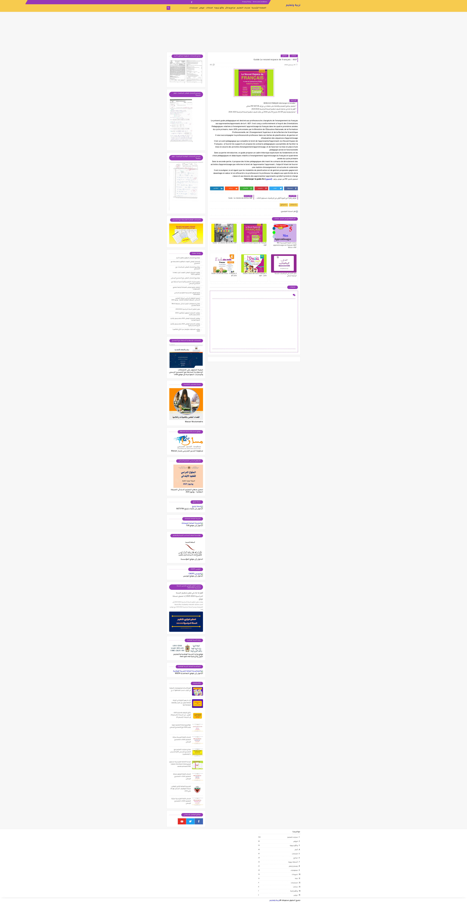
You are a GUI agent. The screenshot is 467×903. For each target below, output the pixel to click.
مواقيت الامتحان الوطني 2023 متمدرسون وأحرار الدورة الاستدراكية (185, 324)
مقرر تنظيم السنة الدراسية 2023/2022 (188, 309)
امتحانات (209, 8)
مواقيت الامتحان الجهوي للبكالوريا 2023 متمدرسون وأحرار (187, 314)
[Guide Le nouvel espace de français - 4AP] (254, 233)
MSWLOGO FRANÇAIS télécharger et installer (279, 103)
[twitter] (190, 821)
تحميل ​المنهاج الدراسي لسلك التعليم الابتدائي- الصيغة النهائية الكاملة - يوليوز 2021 (185, 299)
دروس (295, 895)
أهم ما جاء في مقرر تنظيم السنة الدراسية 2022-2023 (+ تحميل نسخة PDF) (188, 596)
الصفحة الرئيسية (259, 8)
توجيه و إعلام (293, 866)
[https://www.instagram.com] (173, 821)
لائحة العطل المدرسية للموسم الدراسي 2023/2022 (187, 293)
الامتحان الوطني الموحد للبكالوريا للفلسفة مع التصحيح (185, 262)
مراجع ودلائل (230, 8)
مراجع (285, 56)
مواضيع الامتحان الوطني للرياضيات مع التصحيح (188, 268)
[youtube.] (180, 2)
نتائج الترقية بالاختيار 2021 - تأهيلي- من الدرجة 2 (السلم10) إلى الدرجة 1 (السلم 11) (181, 715)
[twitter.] (187, 2)
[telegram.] (168, 2)
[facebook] (191, 2)
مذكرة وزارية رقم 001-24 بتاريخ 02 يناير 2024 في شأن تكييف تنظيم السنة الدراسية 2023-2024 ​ (261, 112)
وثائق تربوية (219, 8)
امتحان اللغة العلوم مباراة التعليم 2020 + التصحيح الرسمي (182, 777)
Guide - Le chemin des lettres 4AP (225, 243)
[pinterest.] (172, 2)
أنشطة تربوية (293, 862)
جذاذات (293, 56)
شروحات (295, 874)
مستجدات (193, 8)
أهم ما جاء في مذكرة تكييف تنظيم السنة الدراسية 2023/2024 (273, 109)
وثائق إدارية (294, 891)
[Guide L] (254, 263)
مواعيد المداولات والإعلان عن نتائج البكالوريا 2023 (186, 330)
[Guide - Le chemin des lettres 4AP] (224, 233)
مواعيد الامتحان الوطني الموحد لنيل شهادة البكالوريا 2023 (186, 273)
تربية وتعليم (293, 5)
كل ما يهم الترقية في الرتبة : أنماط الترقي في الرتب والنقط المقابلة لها (181, 703)
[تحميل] (268, 179)
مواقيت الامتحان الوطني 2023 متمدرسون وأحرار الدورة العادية (185, 319)
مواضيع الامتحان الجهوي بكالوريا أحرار (188, 258)
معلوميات (294, 870)
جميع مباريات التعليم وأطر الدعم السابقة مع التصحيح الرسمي (185, 282)
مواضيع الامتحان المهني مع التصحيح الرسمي (185, 278)
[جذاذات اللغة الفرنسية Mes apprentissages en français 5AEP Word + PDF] (283, 233)
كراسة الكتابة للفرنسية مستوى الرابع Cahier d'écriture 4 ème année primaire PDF (180, 764)
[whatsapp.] (176, 2)
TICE (296, 879)
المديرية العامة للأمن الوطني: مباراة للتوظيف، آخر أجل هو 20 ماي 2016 (181, 789)
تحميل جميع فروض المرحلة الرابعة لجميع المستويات (186, 288)
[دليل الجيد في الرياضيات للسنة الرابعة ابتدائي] (283, 263)
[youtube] (182, 821)
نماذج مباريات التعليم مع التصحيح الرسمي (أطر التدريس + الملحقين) (180, 752)
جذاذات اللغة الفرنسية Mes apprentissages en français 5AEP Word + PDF (284, 245)
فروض (201, 8)
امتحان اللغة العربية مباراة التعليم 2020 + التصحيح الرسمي (182, 740)
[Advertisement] (233, 33)
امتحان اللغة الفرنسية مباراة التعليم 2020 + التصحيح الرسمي (181, 801)
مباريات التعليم (243, 8)
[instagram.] (183, 2)
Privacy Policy (246, 2)
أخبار (296, 850)
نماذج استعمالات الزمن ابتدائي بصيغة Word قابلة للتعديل (186, 304)
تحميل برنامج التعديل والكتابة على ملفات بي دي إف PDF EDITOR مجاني (270, 106)
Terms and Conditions (260, 2)
